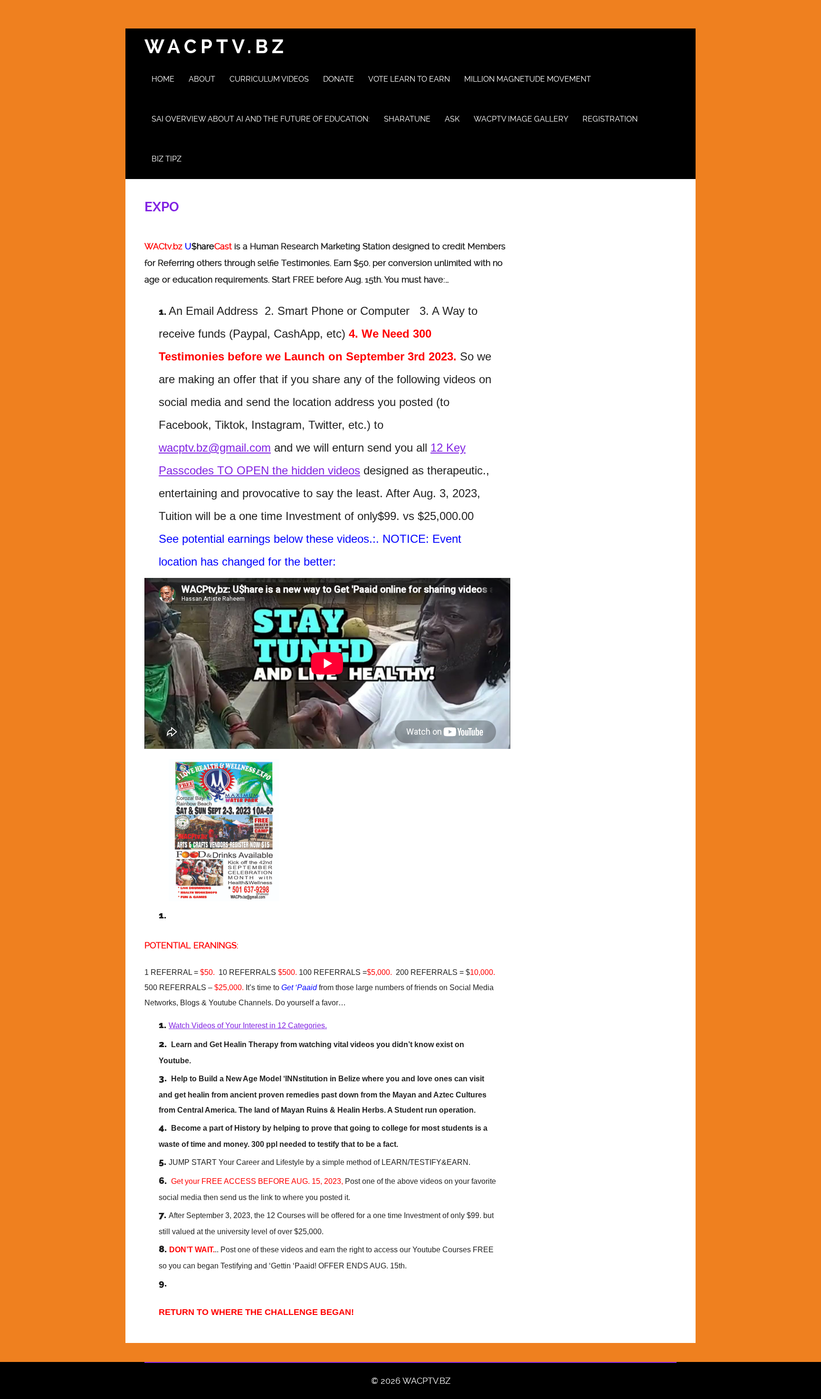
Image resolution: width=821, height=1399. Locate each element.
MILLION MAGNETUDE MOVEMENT (527, 79)
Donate (338, 79)
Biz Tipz (166, 158)
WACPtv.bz (215, 47)
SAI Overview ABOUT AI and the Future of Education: (261, 118)
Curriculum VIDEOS (269, 79)
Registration (610, 118)
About (202, 79)
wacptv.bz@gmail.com (215, 447)
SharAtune (407, 118)
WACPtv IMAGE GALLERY (521, 118)
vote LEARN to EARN (409, 79)
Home (163, 79)
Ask (452, 118)
